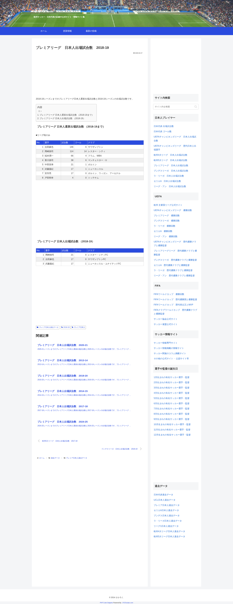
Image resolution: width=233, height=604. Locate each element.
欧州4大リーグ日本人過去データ (169, 531)
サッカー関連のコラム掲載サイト (170, 353)
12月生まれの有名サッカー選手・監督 (172, 435)
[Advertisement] (90, 75)
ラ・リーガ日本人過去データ (168, 521)
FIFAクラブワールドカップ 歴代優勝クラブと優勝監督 (175, 312)
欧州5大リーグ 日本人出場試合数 (170, 160)
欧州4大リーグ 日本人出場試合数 (170, 155)
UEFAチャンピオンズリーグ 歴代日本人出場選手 (175, 148)
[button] (195, 106)
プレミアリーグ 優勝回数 (167, 215)
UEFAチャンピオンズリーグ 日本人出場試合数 (175, 139)
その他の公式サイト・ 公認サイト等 (171, 358)
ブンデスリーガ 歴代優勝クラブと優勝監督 (175, 260)
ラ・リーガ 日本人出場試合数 (169, 176)
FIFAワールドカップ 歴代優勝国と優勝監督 (175, 299)
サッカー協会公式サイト (165, 319)
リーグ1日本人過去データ (166, 526)
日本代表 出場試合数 (164, 126)
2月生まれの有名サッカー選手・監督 (171, 382)
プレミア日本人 (79, 327)
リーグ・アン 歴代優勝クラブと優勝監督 (174, 275)
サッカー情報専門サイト (165, 343)
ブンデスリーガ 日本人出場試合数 (171, 171)
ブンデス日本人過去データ (167, 515)
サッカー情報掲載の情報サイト (169, 348)
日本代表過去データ (163, 495)
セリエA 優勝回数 (163, 231)
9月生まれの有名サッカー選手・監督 (171, 419)
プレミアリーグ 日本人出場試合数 (171, 165)
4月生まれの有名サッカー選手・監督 (171, 393)
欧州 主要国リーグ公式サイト (168, 205)
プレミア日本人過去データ (48, 327)
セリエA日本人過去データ (166, 510)
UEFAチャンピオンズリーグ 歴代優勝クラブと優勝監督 (175, 244)
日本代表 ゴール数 (163, 131)
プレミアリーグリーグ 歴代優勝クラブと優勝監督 (175, 253)
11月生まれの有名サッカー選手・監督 (172, 429)
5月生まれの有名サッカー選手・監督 (171, 398)
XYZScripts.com (127, 602)
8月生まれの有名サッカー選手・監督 (171, 414)
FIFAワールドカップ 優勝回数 (169, 294)
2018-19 (66, 327)
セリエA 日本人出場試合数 (167, 181)
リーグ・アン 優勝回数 (165, 236)
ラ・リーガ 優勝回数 (164, 226)
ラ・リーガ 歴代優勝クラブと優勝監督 (173, 270)
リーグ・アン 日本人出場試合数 (170, 186)
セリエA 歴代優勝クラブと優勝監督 (172, 265)
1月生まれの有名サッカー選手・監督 (171, 377)
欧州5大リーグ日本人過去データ (169, 536)
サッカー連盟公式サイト (165, 324)
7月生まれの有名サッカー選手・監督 (171, 408)
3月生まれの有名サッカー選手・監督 (171, 388)
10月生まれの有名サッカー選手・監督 (172, 424)
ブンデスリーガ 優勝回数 (167, 221)
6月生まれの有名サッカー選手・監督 (171, 403)
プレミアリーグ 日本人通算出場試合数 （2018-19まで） (67, 115)
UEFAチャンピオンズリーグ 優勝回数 (173, 210)
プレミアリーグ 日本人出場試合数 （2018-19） (62, 118)
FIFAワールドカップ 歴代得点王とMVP (173, 305)
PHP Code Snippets (106, 602)
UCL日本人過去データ (164, 500)
